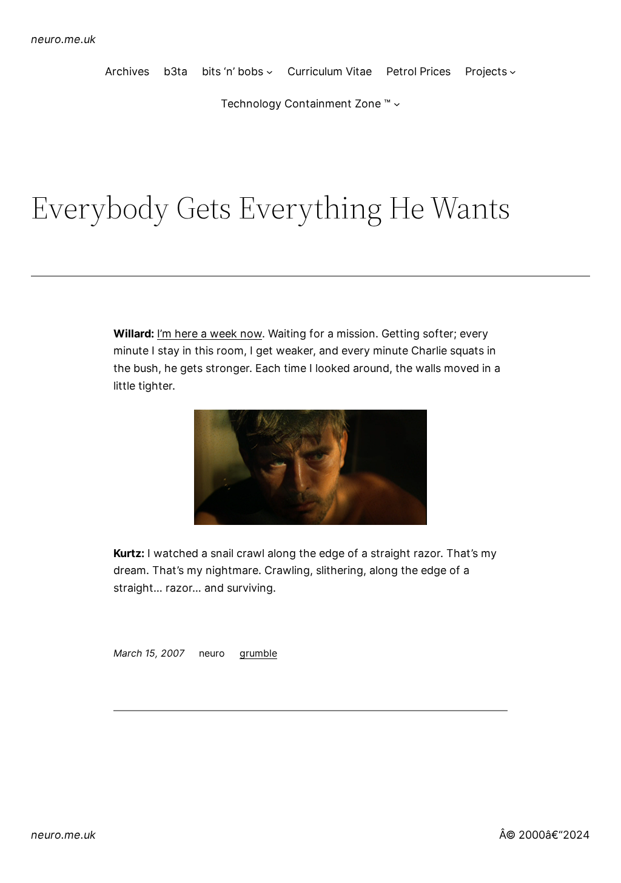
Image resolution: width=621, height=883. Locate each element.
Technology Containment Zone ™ (306, 103)
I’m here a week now (209, 333)
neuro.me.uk (63, 39)
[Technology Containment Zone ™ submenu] (397, 104)
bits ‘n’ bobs (232, 71)
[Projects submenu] (512, 72)
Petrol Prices (418, 71)
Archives (127, 71)
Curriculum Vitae (329, 71)
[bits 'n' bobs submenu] (269, 72)
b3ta (175, 71)
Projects (486, 71)
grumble (258, 653)
